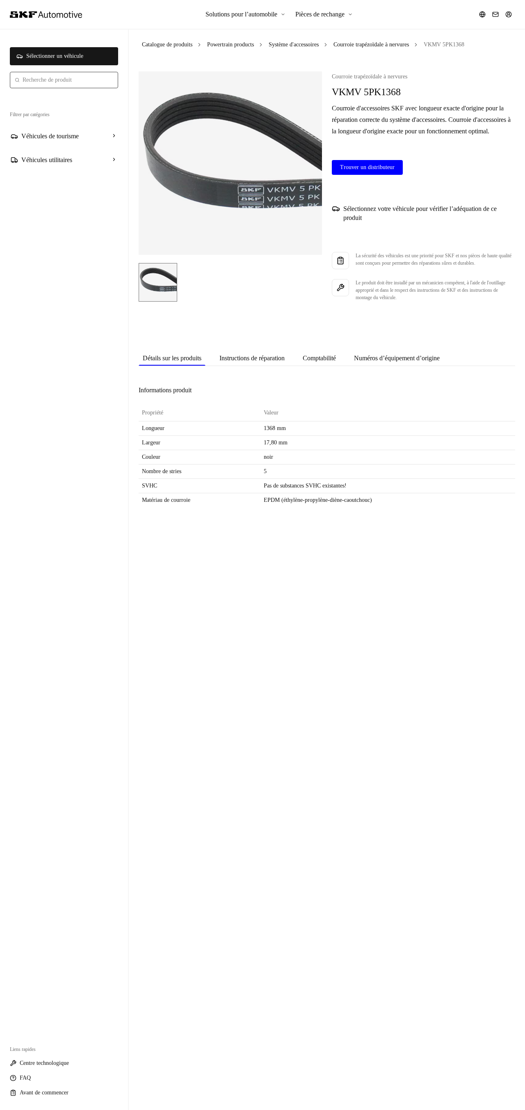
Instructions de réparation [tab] (252, 358)
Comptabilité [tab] (319, 358)
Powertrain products (230, 44)
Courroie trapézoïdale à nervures (371, 44)
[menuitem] (245, 14)
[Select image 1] (158, 282)
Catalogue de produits (167, 44)
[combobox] (64, 80)
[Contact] (495, 14)
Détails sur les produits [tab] (172, 358)
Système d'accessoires (294, 44)
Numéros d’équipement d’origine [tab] (397, 358)
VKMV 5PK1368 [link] (444, 44)
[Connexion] (508, 14)
